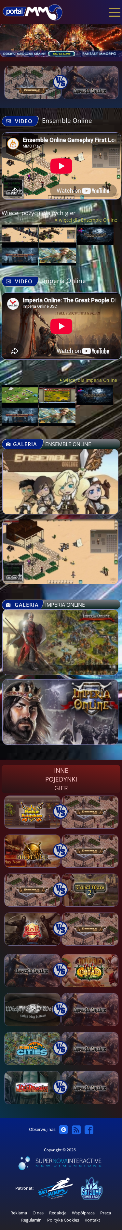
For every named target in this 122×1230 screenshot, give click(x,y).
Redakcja (57, 1213)
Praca (105, 1213)
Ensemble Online (67, 120)
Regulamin (31, 1220)
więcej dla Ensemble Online (88, 220)
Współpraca (83, 1213)
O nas (38, 1213)
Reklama (18, 1213)
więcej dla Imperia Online (90, 380)
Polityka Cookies (63, 1220)
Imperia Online (64, 280)
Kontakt (92, 1220)
